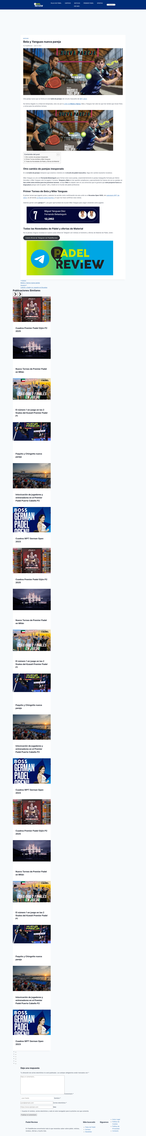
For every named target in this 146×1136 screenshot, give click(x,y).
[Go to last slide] (15, 294)
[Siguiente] (20, 294)
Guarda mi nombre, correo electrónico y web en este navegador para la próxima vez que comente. (55, 1111)
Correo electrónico (60, 1103)
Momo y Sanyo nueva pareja (30, 282)
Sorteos (68, 3)
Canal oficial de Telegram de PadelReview (42, 238)
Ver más (77, 6)
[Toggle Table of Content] (57, 154)
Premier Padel (89, 3)
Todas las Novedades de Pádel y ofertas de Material (42, 161)
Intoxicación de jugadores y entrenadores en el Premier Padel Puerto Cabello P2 (29, 497)
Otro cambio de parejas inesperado (36, 157)
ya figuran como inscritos (45, 198)
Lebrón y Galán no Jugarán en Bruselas (34, 286)
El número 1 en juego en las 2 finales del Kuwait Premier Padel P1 (31, 413)
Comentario (69, 1094)
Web (54, 1107)
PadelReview (28, 45)
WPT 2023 (83, 99)
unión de (72, 104)
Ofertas (100, 3)
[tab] (15, 1054)
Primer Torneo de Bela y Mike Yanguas (38, 159)
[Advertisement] (73, 22)
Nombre (57, 1098)
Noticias (77, 3)
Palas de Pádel (56, 3)
